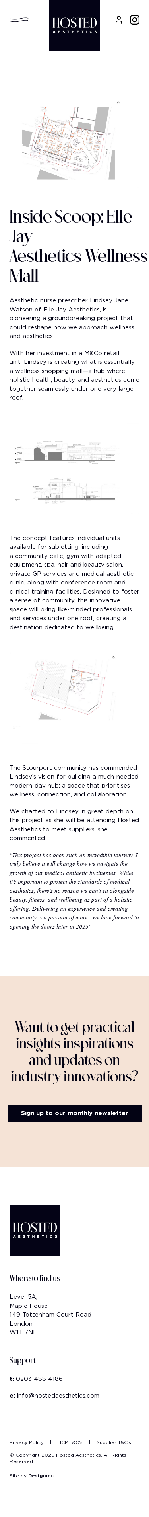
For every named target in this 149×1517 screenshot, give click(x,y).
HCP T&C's (70, 1442)
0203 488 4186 (39, 1379)
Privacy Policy (27, 1442)
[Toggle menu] (22, 20)
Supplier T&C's (114, 1442)
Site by (32, 1475)
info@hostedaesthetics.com (58, 1396)
